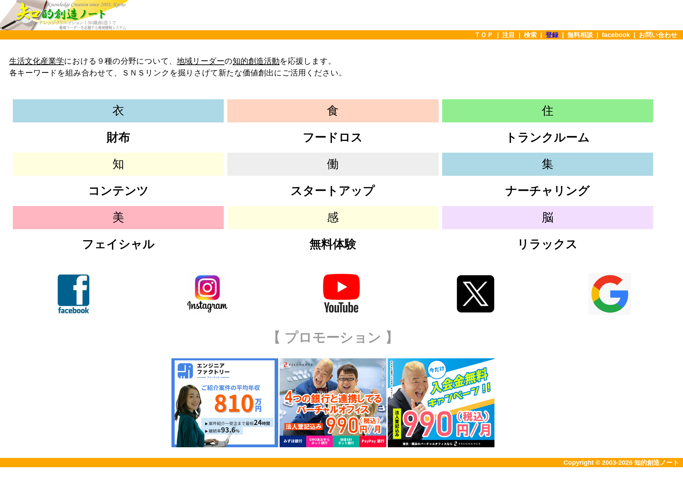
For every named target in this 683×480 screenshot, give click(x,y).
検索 (530, 34)
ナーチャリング (547, 190)
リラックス (547, 243)
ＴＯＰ (483, 34)
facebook (616, 34)
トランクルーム (547, 137)
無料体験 (332, 243)
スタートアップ (333, 190)
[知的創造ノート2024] (63, 28)
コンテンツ (118, 190)
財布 (118, 137)
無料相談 (580, 34)
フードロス (333, 137)
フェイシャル (118, 243)
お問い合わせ (658, 34)
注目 (508, 34)
